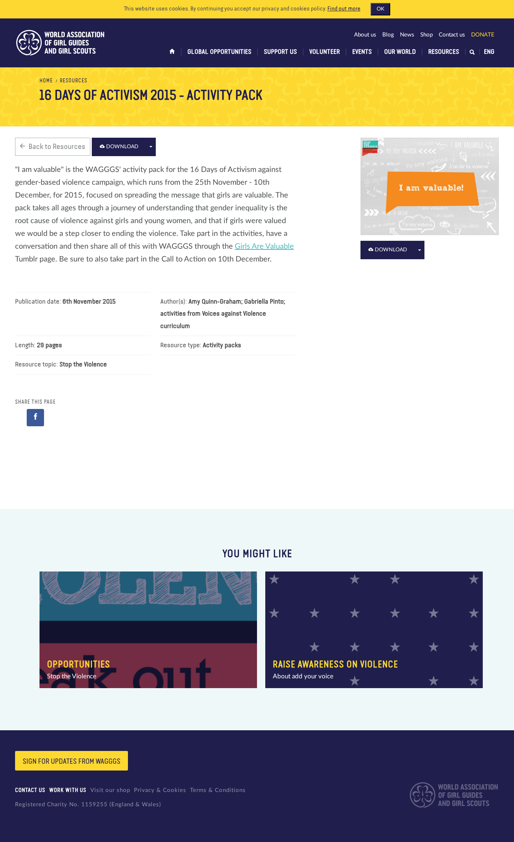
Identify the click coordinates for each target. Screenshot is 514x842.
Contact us (452, 35)
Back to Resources (57, 146)
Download (121, 146)
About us (365, 35)
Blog (388, 35)
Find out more (343, 9)
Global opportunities (219, 52)
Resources (443, 52)
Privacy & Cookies (160, 790)
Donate (482, 35)
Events (362, 52)
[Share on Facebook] (35, 417)
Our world (400, 52)
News (407, 35)
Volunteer (324, 52)
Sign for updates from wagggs (71, 761)
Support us (280, 52)
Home (46, 81)
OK (380, 9)
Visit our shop (110, 790)
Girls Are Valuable (264, 246)
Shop (426, 35)
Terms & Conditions (218, 790)
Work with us (68, 790)
